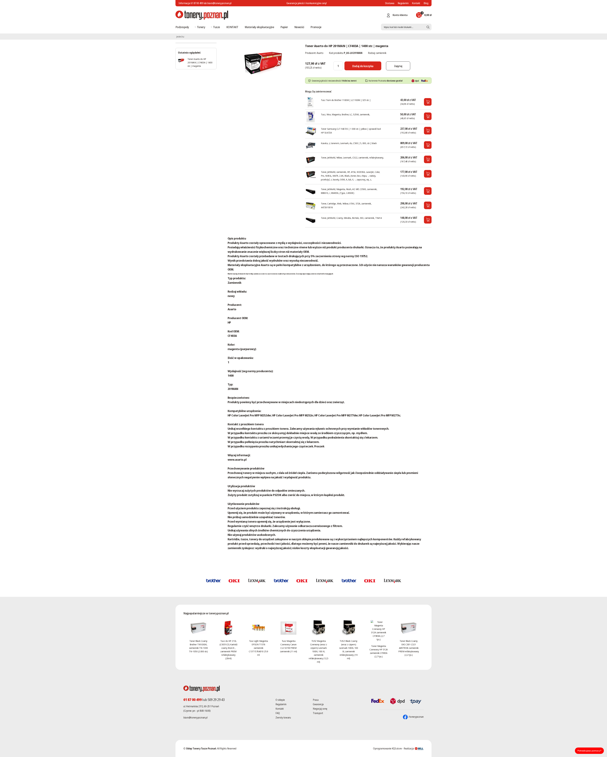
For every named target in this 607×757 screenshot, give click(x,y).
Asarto (320, 53)
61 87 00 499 (197, 3)
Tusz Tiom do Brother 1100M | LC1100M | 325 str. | (346, 100)
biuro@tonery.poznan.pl (195, 717)
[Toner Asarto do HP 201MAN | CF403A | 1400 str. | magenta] (263, 62)
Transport (318, 713)
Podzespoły (182, 27)
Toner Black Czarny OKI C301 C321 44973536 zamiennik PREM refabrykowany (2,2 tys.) (408, 647)
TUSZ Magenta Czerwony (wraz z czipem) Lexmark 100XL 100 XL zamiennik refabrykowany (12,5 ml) (318, 651)
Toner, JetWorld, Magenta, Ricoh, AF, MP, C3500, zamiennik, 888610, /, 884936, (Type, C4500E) (349, 191)
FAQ (278, 713)
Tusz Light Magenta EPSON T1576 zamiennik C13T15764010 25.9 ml (258, 647)
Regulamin (403, 3)
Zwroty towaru (283, 717)
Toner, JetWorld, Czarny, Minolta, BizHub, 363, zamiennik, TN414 (351, 217)
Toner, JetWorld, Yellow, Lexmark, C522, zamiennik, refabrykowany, (352, 157)
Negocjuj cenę (320, 708)
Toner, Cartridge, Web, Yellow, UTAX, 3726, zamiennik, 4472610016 (346, 205)
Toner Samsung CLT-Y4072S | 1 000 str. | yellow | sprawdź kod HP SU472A (351, 130)
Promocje (316, 27)
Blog (426, 3)
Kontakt (416, 3)
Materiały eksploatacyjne (259, 27)
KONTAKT (232, 27)
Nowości (299, 27)
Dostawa (389, 3)
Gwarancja (318, 704)
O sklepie (280, 700)
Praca (316, 700)
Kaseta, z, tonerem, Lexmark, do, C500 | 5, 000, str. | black (349, 143)
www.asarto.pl (237, 459)
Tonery (201, 27)
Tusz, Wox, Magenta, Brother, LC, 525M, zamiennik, (345, 114)
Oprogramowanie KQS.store (387, 748)
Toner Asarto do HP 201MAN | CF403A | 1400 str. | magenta (199, 62)
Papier (284, 27)
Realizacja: (409, 748)
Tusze (216, 27)
